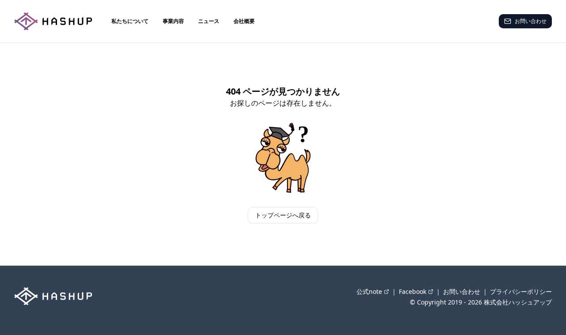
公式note (369, 291)
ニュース (208, 21)
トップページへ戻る (283, 215)
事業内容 (173, 21)
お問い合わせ (531, 21)
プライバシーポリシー (521, 291)
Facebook (412, 291)
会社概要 (244, 21)
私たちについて (130, 21)
